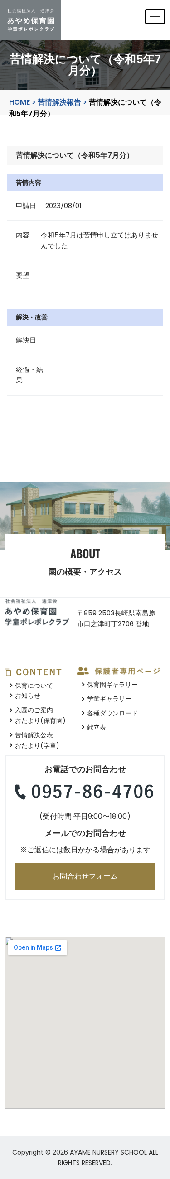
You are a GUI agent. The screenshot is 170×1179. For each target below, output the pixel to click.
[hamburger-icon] (155, 16)
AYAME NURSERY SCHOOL (108, 1152)
